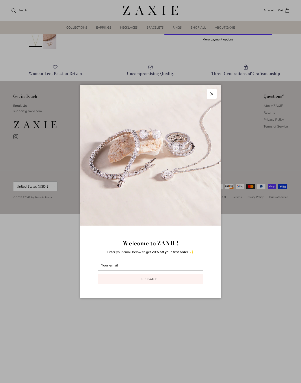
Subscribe (150, 279)
